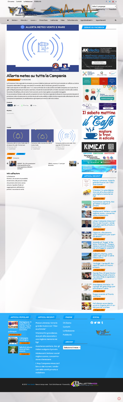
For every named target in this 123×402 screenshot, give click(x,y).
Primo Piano (43, 20)
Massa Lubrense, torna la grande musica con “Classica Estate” (103, 182)
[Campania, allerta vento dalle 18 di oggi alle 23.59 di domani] (67, 135)
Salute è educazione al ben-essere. (26, 349)
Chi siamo (11, 1)
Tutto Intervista (72, 20)
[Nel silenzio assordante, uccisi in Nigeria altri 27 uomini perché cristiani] (86, 306)
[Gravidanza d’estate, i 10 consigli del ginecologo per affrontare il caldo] (86, 287)
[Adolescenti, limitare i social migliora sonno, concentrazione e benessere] (86, 214)
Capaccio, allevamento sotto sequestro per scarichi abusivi (104, 234)
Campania (16, 158)
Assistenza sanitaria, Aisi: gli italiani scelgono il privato (103, 203)
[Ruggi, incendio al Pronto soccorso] (86, 297)
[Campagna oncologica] (13, 340)
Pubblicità (37, 1)
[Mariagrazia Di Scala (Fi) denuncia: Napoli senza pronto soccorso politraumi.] (13, 324)
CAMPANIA (21, 154)
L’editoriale (54, 20)
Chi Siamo (67, 323)
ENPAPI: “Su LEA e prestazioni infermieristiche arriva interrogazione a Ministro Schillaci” (26, 166)
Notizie (14, 20)
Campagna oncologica (23, 339)
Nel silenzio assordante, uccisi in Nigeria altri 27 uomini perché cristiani (104, 305)
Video (62, 20)
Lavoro (33, 20)
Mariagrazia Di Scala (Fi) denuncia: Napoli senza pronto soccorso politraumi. (19, 327)
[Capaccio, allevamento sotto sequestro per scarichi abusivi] (86, 235)
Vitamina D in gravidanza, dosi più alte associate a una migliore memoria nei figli (103, 193)
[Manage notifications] (119, 398)
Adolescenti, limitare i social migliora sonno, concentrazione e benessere (104, 213)
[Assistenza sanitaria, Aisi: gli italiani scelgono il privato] (86, 204)
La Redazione (28, 1)
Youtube (113, 1)
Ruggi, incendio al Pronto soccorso (103, 295)
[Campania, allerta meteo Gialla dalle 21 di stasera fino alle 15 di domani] (18, 135)
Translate (112, 9)
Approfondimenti (86, 20)
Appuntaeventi (101, 20)
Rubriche (24, 20)
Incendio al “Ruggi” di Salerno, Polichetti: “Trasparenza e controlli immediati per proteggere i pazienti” (104, 245)
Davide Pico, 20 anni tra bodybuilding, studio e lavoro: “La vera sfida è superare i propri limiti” (104, 276)
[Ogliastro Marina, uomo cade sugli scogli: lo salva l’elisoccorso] (86, 256)
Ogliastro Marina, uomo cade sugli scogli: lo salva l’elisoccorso (103, 256)
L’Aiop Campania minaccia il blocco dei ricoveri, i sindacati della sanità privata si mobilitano (104, 224)
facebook (106, 1)
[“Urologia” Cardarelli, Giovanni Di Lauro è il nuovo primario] (86, 266)
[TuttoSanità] (7, 20)
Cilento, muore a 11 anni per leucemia (56, 164)
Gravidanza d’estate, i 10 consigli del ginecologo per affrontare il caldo (104, 286)
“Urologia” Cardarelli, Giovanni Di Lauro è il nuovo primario (103, 265)
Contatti (19, 1)
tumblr (116, 1)
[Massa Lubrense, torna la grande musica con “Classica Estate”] (86, 183)
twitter (109, 1)
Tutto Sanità (30, 384)
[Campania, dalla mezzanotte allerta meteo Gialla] (42, 135)
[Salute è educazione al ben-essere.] (13, 349)
